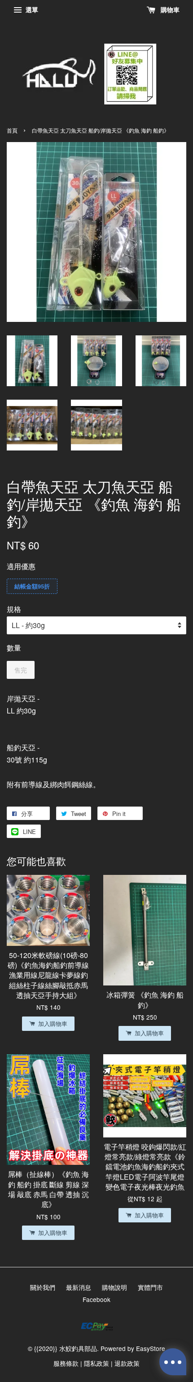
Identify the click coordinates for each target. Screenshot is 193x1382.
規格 (14, 609)
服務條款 (66, 1363)
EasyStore (150, 1348)
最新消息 (78, 1287)
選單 (31, 9)
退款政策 (127, 1363)
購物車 (169, 9)
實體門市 (150, 1287)
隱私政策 (96, 1363)
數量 (14, 647)
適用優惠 (21, 566)
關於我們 (42, 1287)
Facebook (96, 1299)
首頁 (12, 130)
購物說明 (114, 1287)
